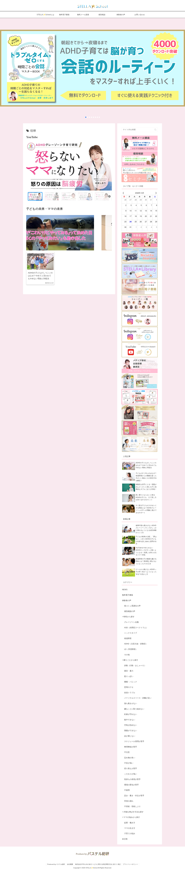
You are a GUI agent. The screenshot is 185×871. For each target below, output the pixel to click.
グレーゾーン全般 (131, 622)
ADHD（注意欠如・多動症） (135, 644)
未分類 (125, 839)
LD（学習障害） (130, 649)
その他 (127, 655)
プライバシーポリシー (130, 864)
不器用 (127, 790)
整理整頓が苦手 (130, 747)
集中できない (129, 720)
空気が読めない (130, 725)
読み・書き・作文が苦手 (134, 796)
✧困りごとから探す (130, 660)
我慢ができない (130, 731)
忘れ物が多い (129, 758)
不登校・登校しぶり (132, 806)
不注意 (127, 752)
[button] (92, 69)
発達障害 (127, 638)
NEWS (124, 590)
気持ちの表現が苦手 (132, 779)
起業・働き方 (129, 823)
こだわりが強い (130, 774)
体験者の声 (126, 600)
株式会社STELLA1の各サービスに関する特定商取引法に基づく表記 (98, 864)
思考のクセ (128, 687)
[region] (69, 172)
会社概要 (70, 864)
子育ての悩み (129, 834)
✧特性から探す (128, 617)
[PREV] (124, 193)
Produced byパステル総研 (56, 864)
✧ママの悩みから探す (131, 817)
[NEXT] (156, 193)
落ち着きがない (130, 703)
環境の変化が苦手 (131, 785)
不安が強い (128, 763)
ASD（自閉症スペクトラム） (136, 628)
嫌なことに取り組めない (134, 709)
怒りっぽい (128, 676)
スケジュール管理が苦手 (134, 741)
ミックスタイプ (130, 633)
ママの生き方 (129, 828)
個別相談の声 (129, 611)
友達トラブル (129, 693)
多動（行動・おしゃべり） (135, 666)
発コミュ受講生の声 (132, 606)
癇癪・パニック (130, 682)
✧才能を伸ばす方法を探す (133, 812)
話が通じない (129, 736)
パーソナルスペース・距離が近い (137, 698)
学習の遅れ (128, 801)
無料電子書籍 (127, 595)
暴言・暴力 (128, 671)
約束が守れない (130, 714)
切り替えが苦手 (130, 768)
